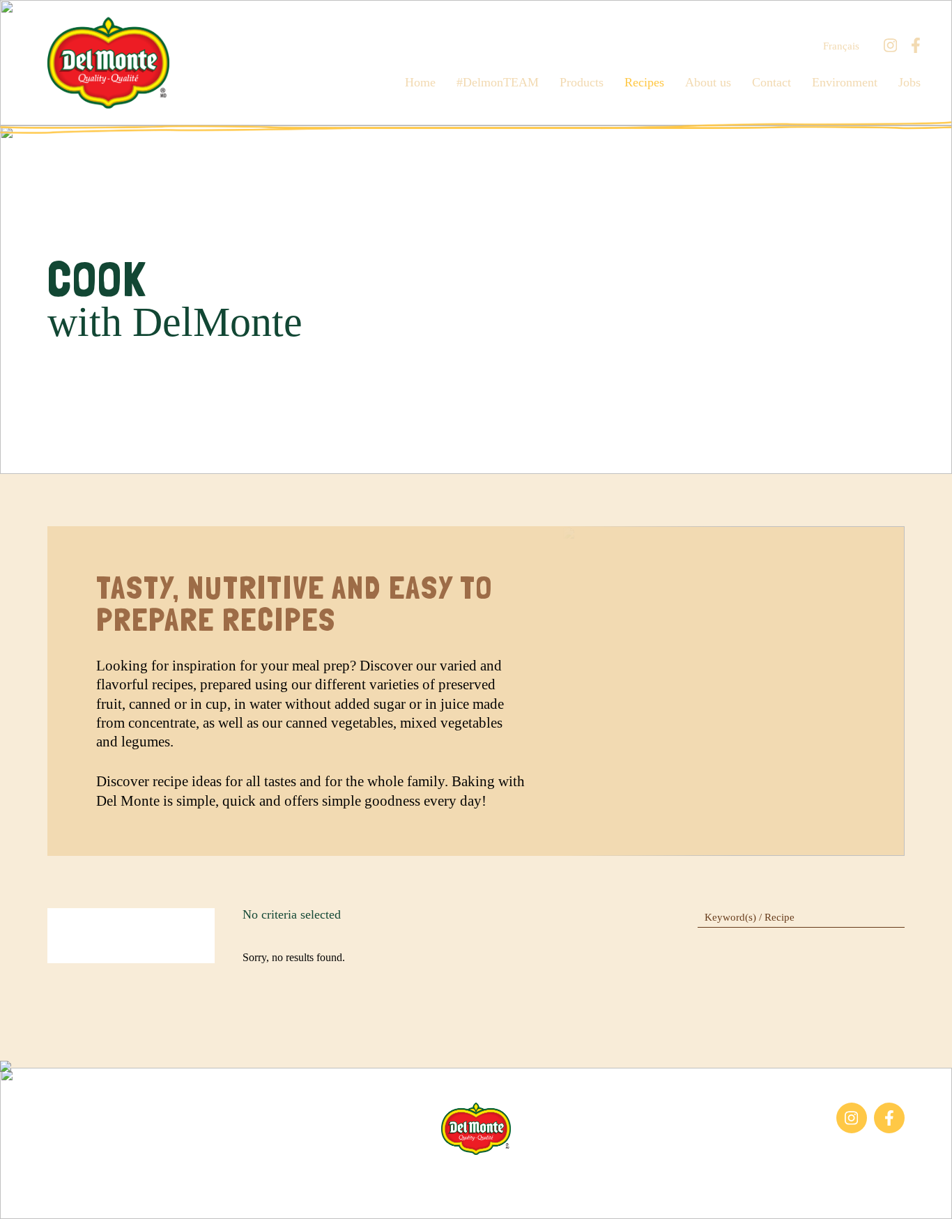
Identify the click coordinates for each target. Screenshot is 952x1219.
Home (420, 82)
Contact (771, 82)
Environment (844, 82)
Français (841, 46)
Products (582, 82)
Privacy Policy (628, 1176)
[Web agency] (23, 1196)
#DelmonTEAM (497, 82)
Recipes (644, 82)
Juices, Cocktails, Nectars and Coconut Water (112, 1139)
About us (708, 82)
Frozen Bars (74, 1109)
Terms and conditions (533, 1176)
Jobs (909, 82)
